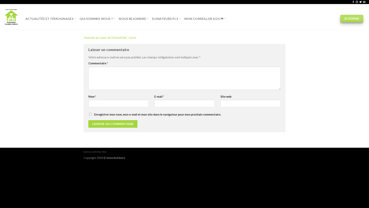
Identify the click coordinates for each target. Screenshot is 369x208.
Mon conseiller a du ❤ (204, 18)
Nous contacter (95, 151)
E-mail (159, 96)
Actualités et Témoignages (49, 18)
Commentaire (98, 63)
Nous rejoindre (132, 18)
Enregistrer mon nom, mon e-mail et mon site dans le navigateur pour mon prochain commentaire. (157, 114)
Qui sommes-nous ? (96, 18)
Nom (92, 96)
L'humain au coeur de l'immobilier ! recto (110, 37)
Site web (225, 96)
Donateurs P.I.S (165, 18)
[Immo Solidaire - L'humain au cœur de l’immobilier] (11, 16)
